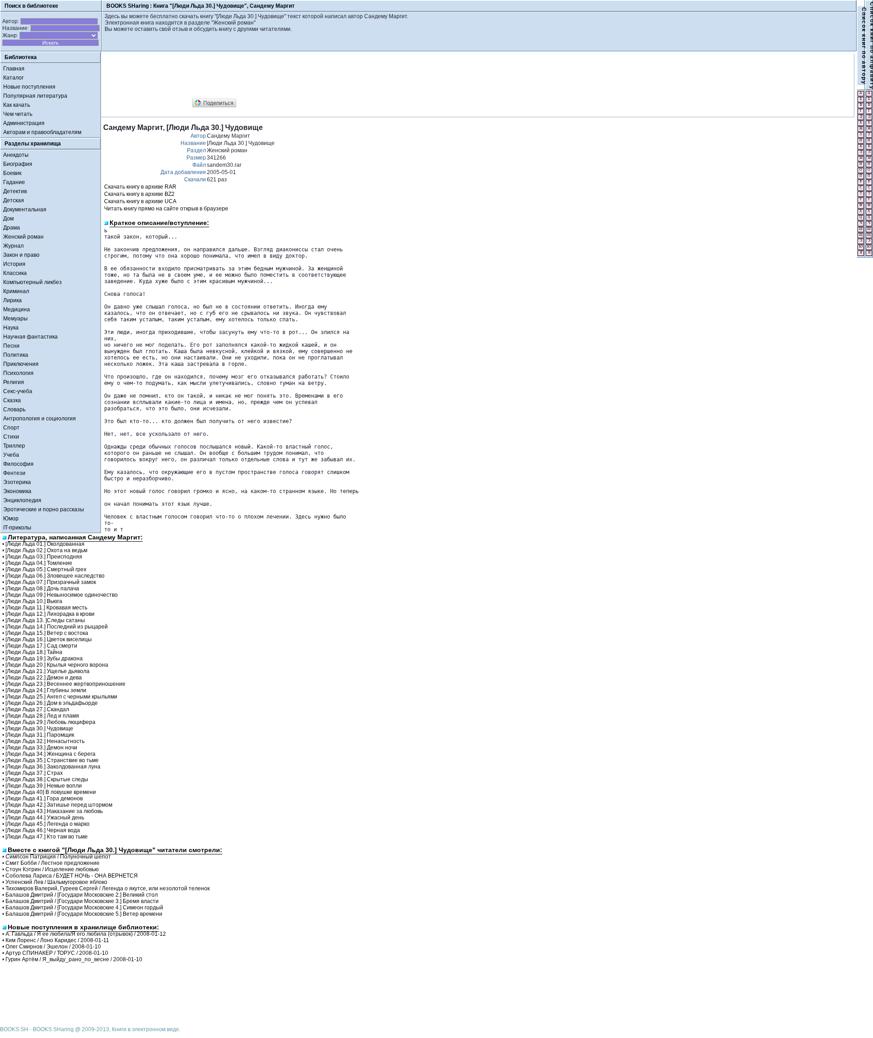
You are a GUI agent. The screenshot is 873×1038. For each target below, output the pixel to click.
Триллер (14, 446)
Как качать (16, 105)
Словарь (14, 409)
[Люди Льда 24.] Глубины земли (45, 690)
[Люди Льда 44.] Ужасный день (44, 817)
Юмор (11, 518)
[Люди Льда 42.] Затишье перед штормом (58, 805)
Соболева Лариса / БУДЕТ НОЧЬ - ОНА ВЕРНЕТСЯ (71, 876)
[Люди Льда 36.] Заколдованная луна (52, 767)
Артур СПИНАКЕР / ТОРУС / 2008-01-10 (56, 953)
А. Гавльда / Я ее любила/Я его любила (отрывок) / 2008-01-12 (85, 934)
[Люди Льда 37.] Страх (34, 773)
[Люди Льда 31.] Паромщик (39, 735)
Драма (11, 228)
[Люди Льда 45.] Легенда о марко (47, 824)
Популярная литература (35, 96)
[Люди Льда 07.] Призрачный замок (50, 582)
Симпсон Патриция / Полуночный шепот (58, 856)
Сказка (12, 400)
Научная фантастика (30, 337)
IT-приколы (17, 527)
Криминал (16, 291)
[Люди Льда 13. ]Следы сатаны (45, 620)
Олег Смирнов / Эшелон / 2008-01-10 (53, 946)
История (14, 264)
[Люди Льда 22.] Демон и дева (43, 677)
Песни (11, 346)
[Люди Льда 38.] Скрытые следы (46, 779)
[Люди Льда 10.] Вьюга (33, 601)
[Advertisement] (268, 76)
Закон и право (21, 255)
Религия (13, 382)
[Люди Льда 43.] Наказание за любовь (54, 811)
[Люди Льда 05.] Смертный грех (45, 569)
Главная (14, 68)
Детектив (15, 191)
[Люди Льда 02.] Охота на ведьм (46, 550)
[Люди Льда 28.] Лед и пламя (42, 716)
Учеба (11, 455)
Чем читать (17, 114)
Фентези (14, 473)
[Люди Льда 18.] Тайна (33, 652)
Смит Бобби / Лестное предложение (52, 863)
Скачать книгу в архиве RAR (140, 187)
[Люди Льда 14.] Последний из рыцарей (56, 627)
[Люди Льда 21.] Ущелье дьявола (47, 671)
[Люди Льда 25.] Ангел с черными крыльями (61, 697)
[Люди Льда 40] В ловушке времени (50, 792)
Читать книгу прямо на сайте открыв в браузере (166, 208)
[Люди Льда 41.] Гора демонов (44, 798)
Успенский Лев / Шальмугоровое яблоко (56, 882)
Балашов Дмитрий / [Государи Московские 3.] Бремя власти (82, 901)
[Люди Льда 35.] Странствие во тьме (52, 760)
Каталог (13, 78)
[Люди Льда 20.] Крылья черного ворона (56, 665)
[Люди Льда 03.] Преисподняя (43, 557)
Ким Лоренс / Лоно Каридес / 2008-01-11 (57, 940)
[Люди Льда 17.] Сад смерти (41, 646)
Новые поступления (29, 87)
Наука (11, 327)
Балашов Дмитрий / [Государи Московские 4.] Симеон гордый (84, 907)
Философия (18, 464)
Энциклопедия (22, 500)
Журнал (13, 246)
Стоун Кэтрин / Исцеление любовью (52, 869)
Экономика (17, 491)
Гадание (14, 182)
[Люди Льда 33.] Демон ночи (41, 747)
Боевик (12, 173)
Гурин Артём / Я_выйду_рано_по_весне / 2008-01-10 (73, 959)
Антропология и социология (39, 418)
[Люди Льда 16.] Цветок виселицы (48, 639)
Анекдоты (16, 155)
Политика (15, 355)
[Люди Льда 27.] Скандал (37, 709)
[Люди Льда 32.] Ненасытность (45, 741)
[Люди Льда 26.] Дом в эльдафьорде (51, 703)
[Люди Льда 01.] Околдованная (45, 544)
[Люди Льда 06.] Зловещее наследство (55, 576)
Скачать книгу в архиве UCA (140, 201)
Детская (13, 200)
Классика (15, 273)
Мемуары (15, 318)
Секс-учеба (17, 391)
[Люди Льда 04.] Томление (38, 563)
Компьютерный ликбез (32, 282)
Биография (17, 164)
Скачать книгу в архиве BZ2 (139, 194)
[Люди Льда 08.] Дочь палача (42, 588)
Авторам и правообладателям (42, 132)
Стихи (11, 437)
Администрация (24, 123)
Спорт (11, 427)
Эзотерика (17, 482)
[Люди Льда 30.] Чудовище (39, 728)
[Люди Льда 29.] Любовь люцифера (50, 722)
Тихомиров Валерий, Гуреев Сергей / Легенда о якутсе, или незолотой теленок (107, 888)
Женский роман (23, 237)
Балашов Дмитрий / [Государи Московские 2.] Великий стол (81, 895)
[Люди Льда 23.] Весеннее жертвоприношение (65, 684)
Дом (8, 218)
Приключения (21, 364)
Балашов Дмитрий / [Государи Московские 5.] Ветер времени (83, 914)
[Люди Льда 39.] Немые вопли (43, 786)
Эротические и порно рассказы (43, 509)
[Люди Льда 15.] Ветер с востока (46, 633)
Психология (18, 373)
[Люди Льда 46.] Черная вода (42, 830)
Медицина (16, 309)
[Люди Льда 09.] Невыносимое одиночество (61, 595)
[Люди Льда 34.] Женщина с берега (50, 754)
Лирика (12, 300)
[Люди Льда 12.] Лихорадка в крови (50, 614)
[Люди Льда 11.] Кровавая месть (46, 607)
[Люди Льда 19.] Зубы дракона (44, 658)
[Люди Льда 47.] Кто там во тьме (46, 836)
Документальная (24, 209)
